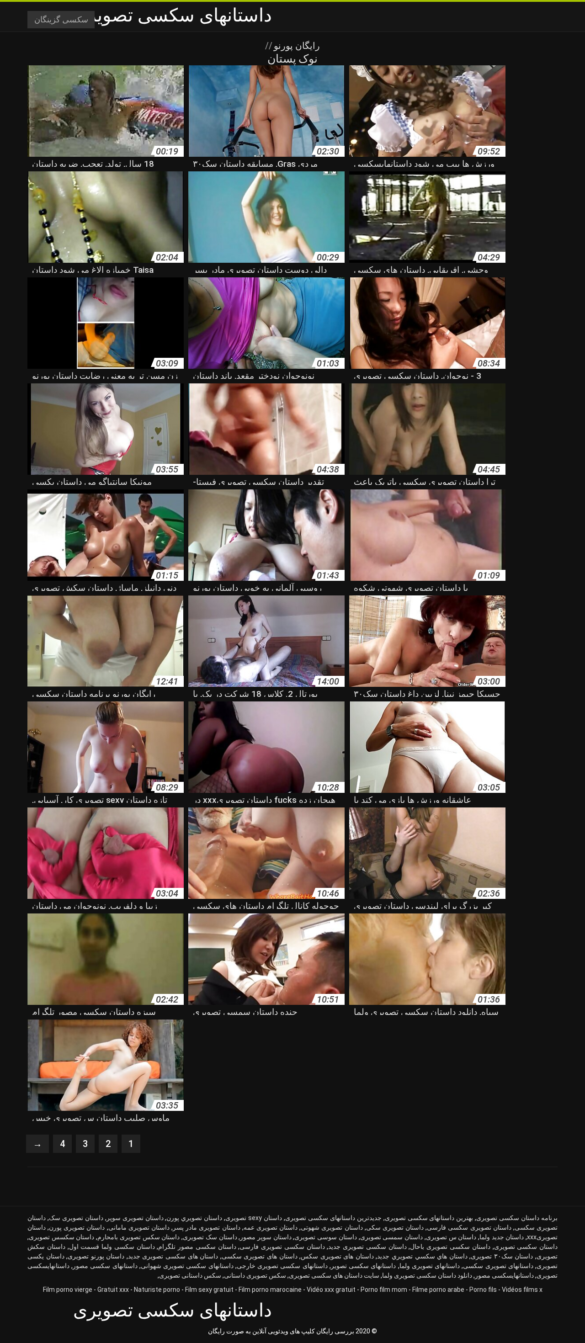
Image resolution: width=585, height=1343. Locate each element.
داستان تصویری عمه (271, 1227)
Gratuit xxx (113, 1289)
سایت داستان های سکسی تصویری (334, 1275)
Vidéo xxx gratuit (331, 1289)
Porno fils (483, 1289)
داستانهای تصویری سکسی (498, 1265)
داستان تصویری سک (76, 1217)
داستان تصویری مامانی (139, 1227)
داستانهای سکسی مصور (105, 1265)
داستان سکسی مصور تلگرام (197, 1246)
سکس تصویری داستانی (255, 1275)
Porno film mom (384, 1289)
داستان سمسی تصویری (391, 1237)
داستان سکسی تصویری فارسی (281, 1246)
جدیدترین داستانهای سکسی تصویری (333, 1217)
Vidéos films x (522, 1289)
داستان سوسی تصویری (325, 1237)
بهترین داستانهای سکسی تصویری (429, 1217)
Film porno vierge (67, 1289)
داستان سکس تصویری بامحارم (138, 1237)
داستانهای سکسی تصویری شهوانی (187, 1265)
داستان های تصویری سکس (337, 1256)
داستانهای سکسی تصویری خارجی (282, 1265)
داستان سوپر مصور (265, 1237)
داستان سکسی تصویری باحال (450, 1246)
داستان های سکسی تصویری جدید (173, 1256)
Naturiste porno (157, 1289)
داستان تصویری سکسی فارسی (469, 1227)
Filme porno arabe (438, 1289)
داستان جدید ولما (501, 1237)
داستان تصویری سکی (395, 1227)
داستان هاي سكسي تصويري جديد (422, 1256)
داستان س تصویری (451, 1237)
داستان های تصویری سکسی (260, 1256)
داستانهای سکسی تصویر (363, 1265)
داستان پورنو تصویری (96, 1256)
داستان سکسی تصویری (526, 1246)
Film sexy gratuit (209, 1289)
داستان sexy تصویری (253, 1217)
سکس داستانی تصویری (190, 1275)
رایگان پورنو (295, 45)
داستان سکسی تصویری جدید (367, 1246)
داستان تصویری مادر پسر (206, 1227)
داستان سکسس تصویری (61, 1237)
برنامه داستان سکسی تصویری (517, 1217)
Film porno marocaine (270, 1289)
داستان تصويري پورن (194, 1217)
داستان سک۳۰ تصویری (502, 1256)
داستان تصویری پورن (77, 1227)
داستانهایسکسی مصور (504, 1275)
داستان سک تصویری (210, 1237)
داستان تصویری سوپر (135, 1217)
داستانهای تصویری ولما (429, 1265)
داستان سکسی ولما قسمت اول (112, 1246)
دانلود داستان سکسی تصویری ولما (427, 1275)
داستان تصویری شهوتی (331, 1227)
